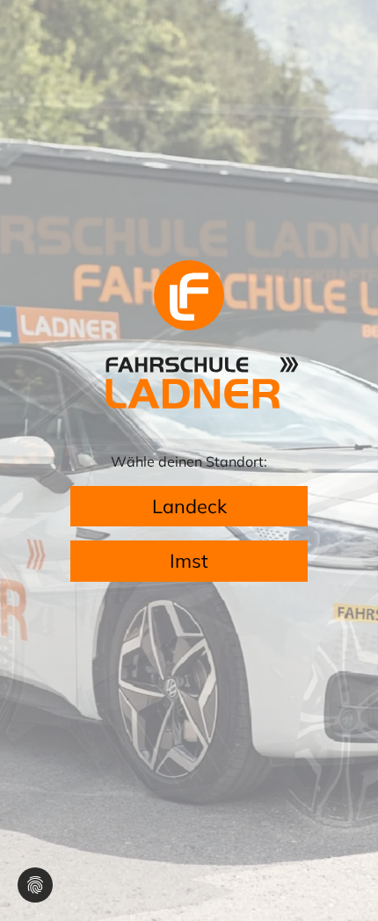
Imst (189, 560)
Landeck (189, 506)
